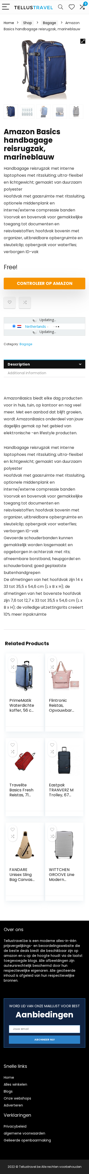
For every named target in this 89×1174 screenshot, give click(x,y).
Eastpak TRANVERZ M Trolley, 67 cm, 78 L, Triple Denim (61, 795)
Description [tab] (19, 364)
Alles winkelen (15, 1084)
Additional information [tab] (27, 372)
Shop (27, 22)
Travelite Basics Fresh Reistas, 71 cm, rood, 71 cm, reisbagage (21, 797)
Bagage (49, 22)
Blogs (8, 1091)
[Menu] (6, 7)
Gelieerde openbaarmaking (27, 1140)
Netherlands (35, 326)
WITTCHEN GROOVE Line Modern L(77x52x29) (61, 877)
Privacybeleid (15, 1126)
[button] (82, 41)
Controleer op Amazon (44, 283)
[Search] (61, 7)
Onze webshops (17, 1098)
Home (9, 22)
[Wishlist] (72, 7)
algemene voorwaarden (24, 1133)
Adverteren (13, 1105)
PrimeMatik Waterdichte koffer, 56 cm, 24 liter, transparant (22, 710)
